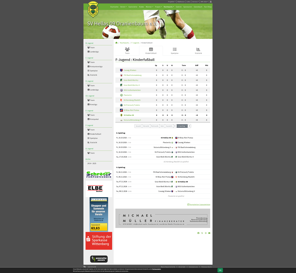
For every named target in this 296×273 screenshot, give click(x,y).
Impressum (193, 267)
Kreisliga (93, 104)
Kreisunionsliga (96, 66)
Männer (149, 7)
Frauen (157, 7)
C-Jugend (89, 58)
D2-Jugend (90, 96)
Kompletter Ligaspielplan (199, 204)
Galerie (179, 7)
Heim (162, 126)
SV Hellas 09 (129, 115)
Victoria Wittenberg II (132, 120)
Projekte (171, 2)
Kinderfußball (95, 134)
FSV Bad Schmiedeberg (133, 75)
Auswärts (169, 126)
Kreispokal (94, 119)
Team (92, 47)
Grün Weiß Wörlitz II (132, 85)
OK (220, 270)
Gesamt (138, 126)
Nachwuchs (168, 7)
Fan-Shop (208, 7)
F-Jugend (89, 125)
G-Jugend (89, 148)
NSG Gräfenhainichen (132, 90)
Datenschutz (206, 267)
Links (188, 2)
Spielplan (94, 70)
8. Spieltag (181, 126)
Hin (146, 126)
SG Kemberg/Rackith (132, 100)
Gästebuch (198, 7)
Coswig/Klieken (130, 70)
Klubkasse (181, 2)
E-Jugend (89, 110)
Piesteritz (128, 95)
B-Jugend (89, 43)
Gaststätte (132, 7)
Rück (155, 126)
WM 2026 (204, 2)
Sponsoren (187, 7)
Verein (122, 7)
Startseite (114, 7)
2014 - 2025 (91, 163)
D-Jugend (89, 81)
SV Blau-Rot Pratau (131, 110)
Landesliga (94, 51)
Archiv (88, 159)
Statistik (93, 75)
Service (194, 2)
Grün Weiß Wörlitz (131, 80)
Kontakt (182, 267)
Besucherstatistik (168, 267)
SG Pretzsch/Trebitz (132, 105)
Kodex (141, 7)
